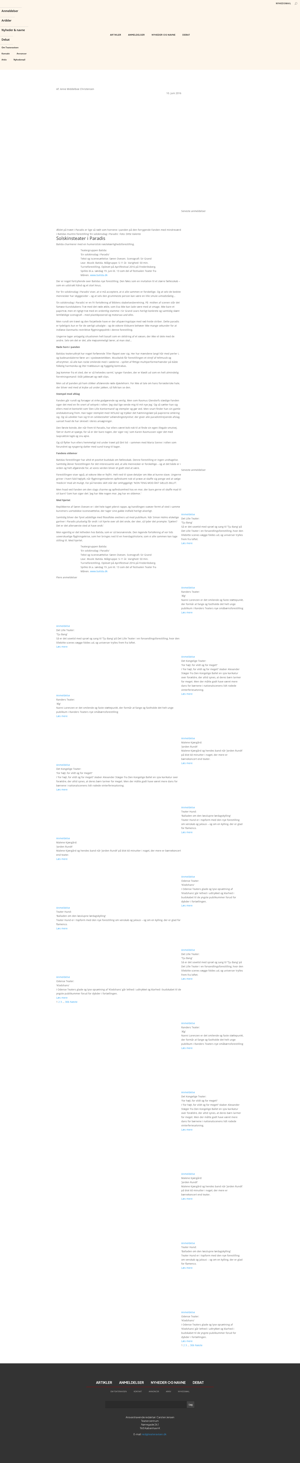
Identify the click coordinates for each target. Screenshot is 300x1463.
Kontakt (6, 53)
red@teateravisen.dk (154, 1434)
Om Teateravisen (10, 47)
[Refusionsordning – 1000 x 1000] (212, 207)
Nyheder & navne (13, 30)
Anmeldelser (10, 11)
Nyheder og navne (164, 35)
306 (67, 1001)
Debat (6, 39)
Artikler (6, 20)
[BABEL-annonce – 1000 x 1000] (212, 143)
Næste (73, 1001)
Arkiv (4, 59)
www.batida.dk (98, 275)
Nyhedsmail (19, 59)
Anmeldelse (63, 626)
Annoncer (22, 53)
